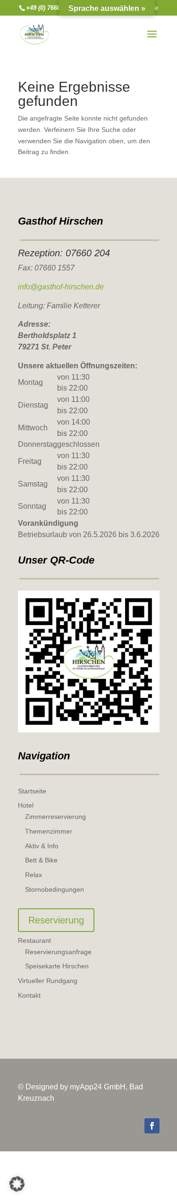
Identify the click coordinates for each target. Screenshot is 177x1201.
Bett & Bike (41, 860)
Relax (33, 875)
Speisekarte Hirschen (57, 966)
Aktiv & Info (42, 846)
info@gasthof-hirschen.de (61, 287)
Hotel (26, 805)
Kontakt (29, 995)
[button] (17, 1184)
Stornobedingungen (54, 889)
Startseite (32, 791)
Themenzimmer (48, 831)
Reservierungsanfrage (58, 952)
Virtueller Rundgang (47, 980)
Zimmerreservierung (55, 816)
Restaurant (34, 940)
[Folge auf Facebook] (152, 1125)
